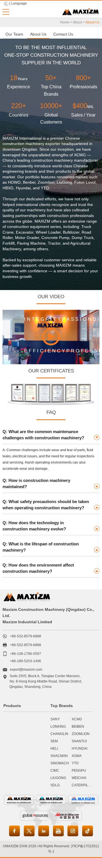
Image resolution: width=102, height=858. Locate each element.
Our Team (14, 34)
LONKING (58, 726)
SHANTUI (79, 741)
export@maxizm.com (26, 670)
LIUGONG (58, 778)
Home (64, 22)
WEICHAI (79, 778)
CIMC (54, 771)
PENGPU (79, 771)
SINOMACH (59, 763)
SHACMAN (59, 756)
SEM (54, 741)
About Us (38, 34)
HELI (54, 749)
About (77, 22)
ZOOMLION (81, 734)
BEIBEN (78, 726)
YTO (75, 763)
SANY (55, 719)
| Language (18, 3)
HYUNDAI (79, 749)
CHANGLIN (59, 734)
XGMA (77, 756)
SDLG (55, 785)
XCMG (77, 719)
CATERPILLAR (83, 785)
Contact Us (63, 34)
